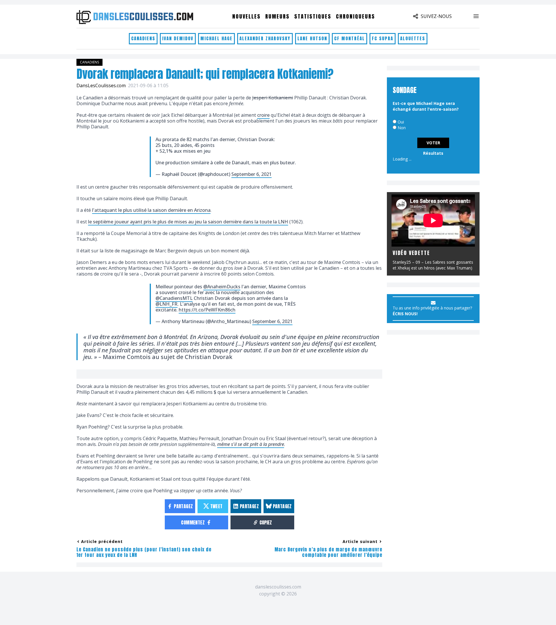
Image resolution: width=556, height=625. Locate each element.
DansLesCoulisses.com (101, 85)
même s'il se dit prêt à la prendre (250, 444)
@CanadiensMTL (174, 298)
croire (263, 115)
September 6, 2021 (251, 174)
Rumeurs (277, 16)
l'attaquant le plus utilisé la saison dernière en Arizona (151, 210)
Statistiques (312, 16)
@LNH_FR (167, 304)
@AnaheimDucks (221, 286)
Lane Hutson (312, 38)
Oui (401, 122)
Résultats (433, 153)
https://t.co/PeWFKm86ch (207, 310)
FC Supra (382, 38)
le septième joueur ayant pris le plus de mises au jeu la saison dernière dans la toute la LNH (188, 221)
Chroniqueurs (355, 16)
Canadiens (143, 38)
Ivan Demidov (177, 38)
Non (402, 127)
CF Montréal (349, 38)
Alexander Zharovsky (264, 38)
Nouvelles (246, 16)
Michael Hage (216, 38)
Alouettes (412, 38)
